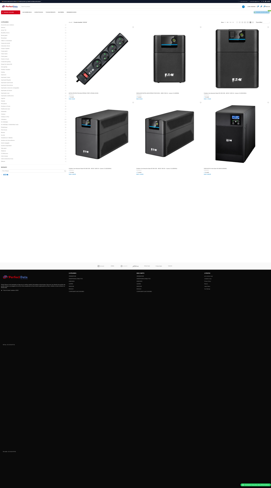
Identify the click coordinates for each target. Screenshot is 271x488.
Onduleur (3, 114)
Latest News (207, 286)
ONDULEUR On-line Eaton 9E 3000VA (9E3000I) (215, 168)
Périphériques (4, 127)
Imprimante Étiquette (6, 80)
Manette (3, 101)
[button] (256, 484)
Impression (3, 74)
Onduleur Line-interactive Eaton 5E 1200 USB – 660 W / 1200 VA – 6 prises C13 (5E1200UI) (225, 93)
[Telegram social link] (269, 1)
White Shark (147, 266)
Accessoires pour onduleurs (7, 24)
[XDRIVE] (135, 266)
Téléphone (3, 150)
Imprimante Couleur (5, 77)
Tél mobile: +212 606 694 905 (9, 451)
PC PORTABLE (4, 122)
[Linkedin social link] (267, 1)
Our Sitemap (207, 289)
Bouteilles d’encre (5, 32)
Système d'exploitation (6, 145)
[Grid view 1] (240, 22)
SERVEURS (71, 286)
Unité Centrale (4, 156)
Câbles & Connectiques (6, 40)
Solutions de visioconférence (8, 140)
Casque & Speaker (5, 48)
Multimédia (3, 111)
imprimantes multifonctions (7, 95)
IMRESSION (71, 281)
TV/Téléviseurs (4, 153)
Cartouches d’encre (5, 45)
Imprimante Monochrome (7, 85)
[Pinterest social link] (265, 1)
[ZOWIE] (101, 266)
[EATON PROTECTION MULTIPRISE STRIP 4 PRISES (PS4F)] (102, 59)
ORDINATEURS (72, 276)
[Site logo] (10, 6)
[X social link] (264, 1)
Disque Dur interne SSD (6, 64)
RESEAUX (71, 289)
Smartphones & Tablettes (7, 137)
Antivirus (3, 27)
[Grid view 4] (253, 22)
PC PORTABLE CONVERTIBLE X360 (9, 124)
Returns (206, 283)
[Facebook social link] (262, 1)
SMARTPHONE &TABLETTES (76, 278)
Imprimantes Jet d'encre (6, 90)
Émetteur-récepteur (5, 69)
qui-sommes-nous (208, 276)
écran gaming (4, 66)
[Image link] (15, 277)
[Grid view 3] (250, 22)
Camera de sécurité (5, 43)
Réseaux (3, 132)
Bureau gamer (4, 35)
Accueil (70, 22)
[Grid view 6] (248, 22)
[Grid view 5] (245, 22)
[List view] (237, 22)
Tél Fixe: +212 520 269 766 (9, 344)
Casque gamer (4, 51)
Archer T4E (3, 30)
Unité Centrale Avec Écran (7, 158)
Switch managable (5, 143)
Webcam (3, 161)
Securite (3, 135)
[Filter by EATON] (17, 174)
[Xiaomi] (124, 266)
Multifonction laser (5, 108)
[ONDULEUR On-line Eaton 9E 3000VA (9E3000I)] (237, 134)
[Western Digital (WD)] (158, 266)
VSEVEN (170, 266)
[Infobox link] (243, 1)
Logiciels (3, 98)
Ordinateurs (4, 119)
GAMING (71, 283)
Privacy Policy (207, 281)
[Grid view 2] (242, 22)
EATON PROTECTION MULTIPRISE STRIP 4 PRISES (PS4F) (83, 93)
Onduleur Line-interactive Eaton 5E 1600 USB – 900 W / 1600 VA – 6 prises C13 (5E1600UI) (90, 168)
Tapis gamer (4, 148)
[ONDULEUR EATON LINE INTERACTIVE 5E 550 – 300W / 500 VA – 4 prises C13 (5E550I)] (169, 59)
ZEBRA (112, 266)
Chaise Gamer (4, 53)
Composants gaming (5, 61)
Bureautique (4, 38)
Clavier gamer (4, 56)
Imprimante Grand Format (7, 82)
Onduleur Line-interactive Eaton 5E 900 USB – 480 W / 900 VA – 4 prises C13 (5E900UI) (156, 168)
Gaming (3, 72)
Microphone (4, 103)
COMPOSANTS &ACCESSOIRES (76, 291)
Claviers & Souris (5, 59)
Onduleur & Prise (5, 116)
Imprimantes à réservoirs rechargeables (10, 87)
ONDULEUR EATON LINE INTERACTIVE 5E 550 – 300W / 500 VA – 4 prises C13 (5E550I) (157, 93)
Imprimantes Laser (5, 93)
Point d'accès (4, 129)
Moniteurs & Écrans (5, 106)
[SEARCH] (243, 6)
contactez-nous (207, 278)
